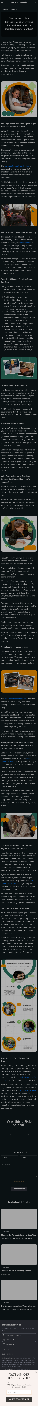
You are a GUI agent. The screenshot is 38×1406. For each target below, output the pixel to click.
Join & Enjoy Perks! (19, 1399)
